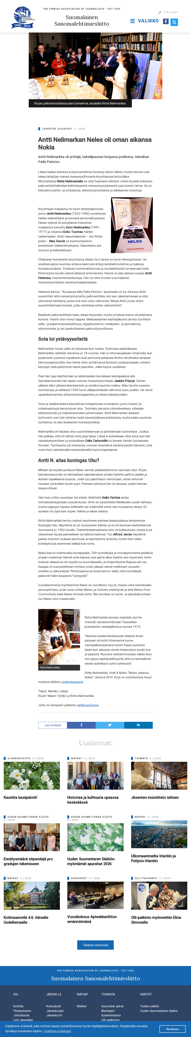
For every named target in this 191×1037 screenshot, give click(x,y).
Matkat (82, 1006)
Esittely (18, 1006)
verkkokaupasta (72, 682)
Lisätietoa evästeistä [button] (57, 1031)
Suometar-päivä (112, 1006)
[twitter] (110, 725)
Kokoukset (53, 1006)
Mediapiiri (108, 1011)
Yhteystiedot (22, 1011)
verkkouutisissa (87, 705)
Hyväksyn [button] (172, 1029)
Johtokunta (21, 1015)
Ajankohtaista (111, 1015)
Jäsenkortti (54, 1015)
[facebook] (81, 725)
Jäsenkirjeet (55, 1011)
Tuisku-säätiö (149, 1006)
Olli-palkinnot (110, 1020)
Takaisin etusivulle (95, 945)
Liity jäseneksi (23, 1020)
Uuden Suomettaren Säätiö (159, 1011)
